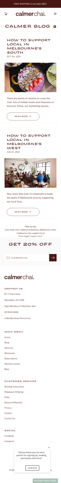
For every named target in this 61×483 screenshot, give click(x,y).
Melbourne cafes (48, 230)
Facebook (9, 436)
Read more (22, 116)
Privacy (7, 408)
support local (38, 233)
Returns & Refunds (13, 402)
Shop (6, 342)
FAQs (6, 397)
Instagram (9, 441)
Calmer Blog (28, 27)
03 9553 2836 (11, 312)
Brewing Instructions (14, 386)
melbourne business (29, 230)
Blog (6, 369)
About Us (8, 348)
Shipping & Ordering (13, 392)
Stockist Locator (12, 364)
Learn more (32, 468)
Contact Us (9, 418)
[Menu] (55, 13)
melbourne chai (24, 233)
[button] (36, 480)
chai (7, 230)
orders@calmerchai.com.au (17, 318)
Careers (8, 413)
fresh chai (14, 230)
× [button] (49, 447)
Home (7, 337)
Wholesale (9, 353)
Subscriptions (10, 358)
